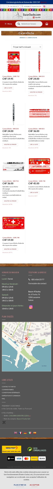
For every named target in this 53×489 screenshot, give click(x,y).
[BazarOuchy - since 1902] (26, 15)
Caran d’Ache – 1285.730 (36, 181)
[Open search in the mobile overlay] (29, 24)
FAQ (3, 399)
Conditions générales (11, 392)
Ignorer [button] (43, 2)
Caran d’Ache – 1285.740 (10, 237)
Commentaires (8, 390)
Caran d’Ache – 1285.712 (10, 76)
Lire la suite (8, 88)
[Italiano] (30, 432)
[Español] (35, 432)
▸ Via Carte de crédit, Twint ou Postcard (17, 409)
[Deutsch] (26, 432)
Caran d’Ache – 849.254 (10, 129)
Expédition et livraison (11, 396)
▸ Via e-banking (7, 413)
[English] (16, 432)
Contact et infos (9, 387)
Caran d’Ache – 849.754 (10, 181)
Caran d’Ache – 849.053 (36, 129)
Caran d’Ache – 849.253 (36, 76)
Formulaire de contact (37, 283)
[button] (9, 24)
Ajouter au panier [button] (36, 92)
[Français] (21, 432)
